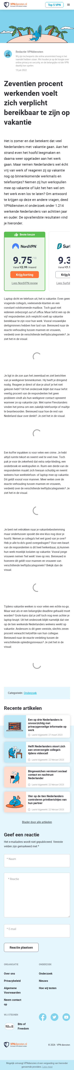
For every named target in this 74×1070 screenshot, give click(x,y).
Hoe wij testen (47, 988)
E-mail (11, 929)
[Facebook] (42, 1017)
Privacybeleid (12, 981)
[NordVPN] (24, 246)
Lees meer (47, 1066)
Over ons (9, 973)
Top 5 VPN (54, 5)
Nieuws (43, 981)
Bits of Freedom (23, 1026)
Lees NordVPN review (25, 283)
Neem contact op (12, 1002)
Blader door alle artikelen (37, 822)
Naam (11, 859)
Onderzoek (30, 693)
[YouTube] (66, 1017)
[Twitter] (54, 1017)
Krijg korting (24, 275)
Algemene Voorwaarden (12, 990)
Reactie (13, 879)
